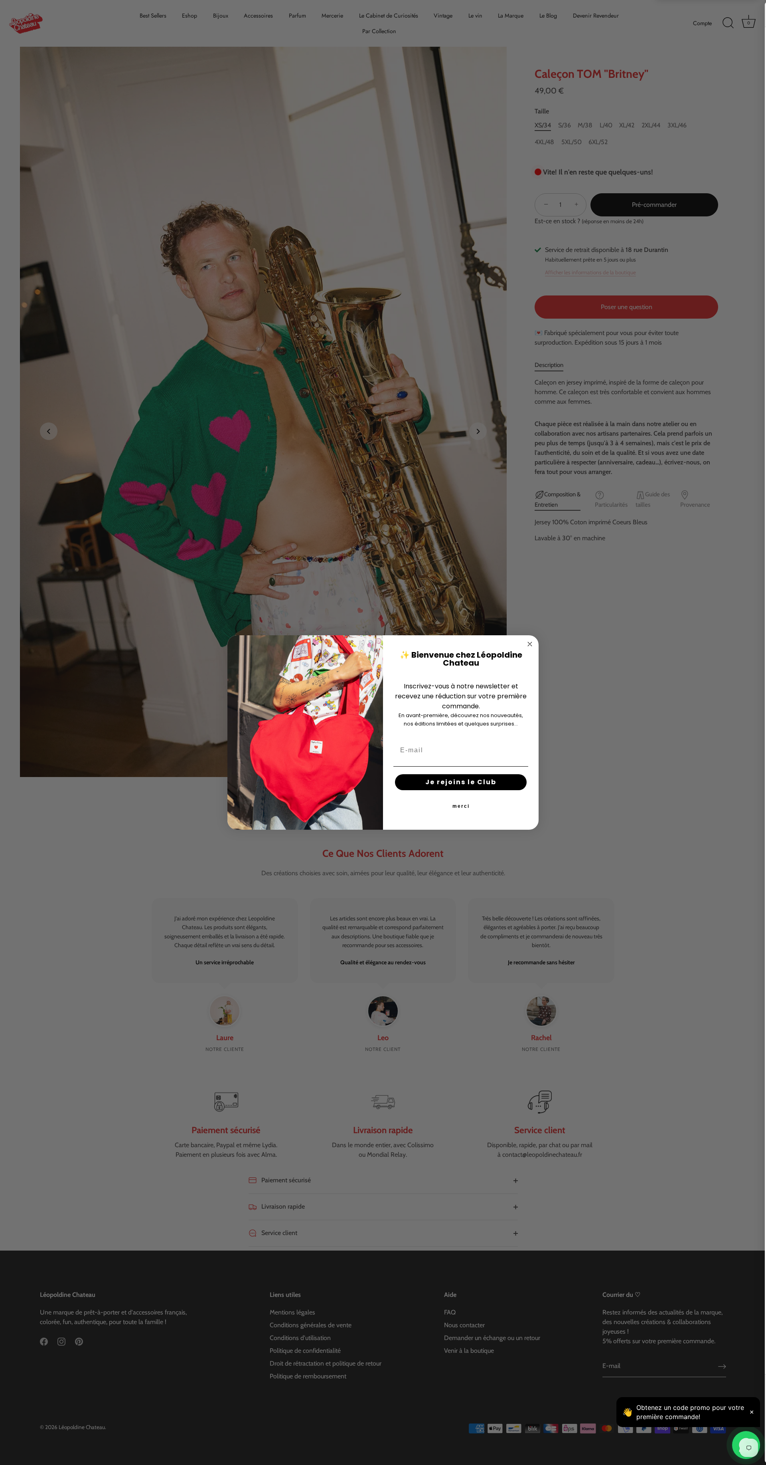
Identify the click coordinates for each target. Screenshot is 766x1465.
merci (461, 806)
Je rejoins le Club (460, 782)
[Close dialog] (530, 644)
